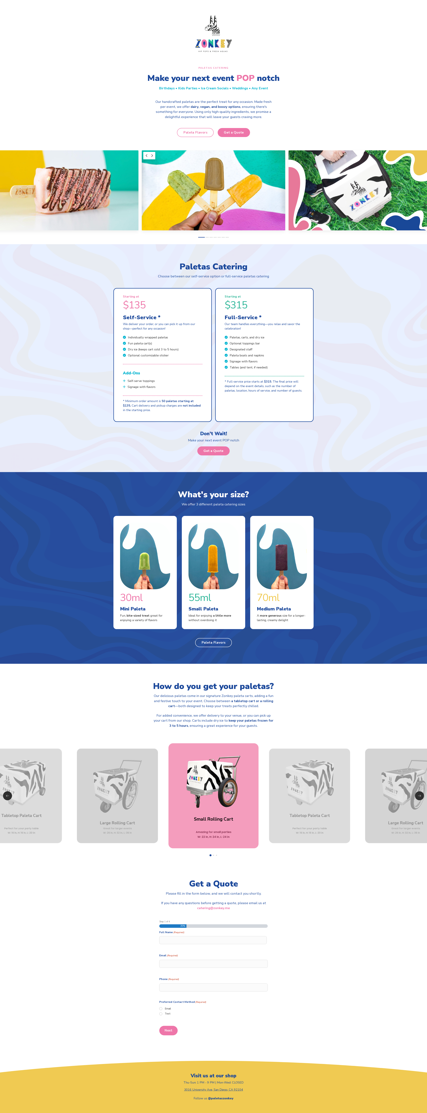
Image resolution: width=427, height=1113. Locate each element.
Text (167, 1013)
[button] (195, 132)
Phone (169, 979)
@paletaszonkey (220, 1098)
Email (168, 955)
